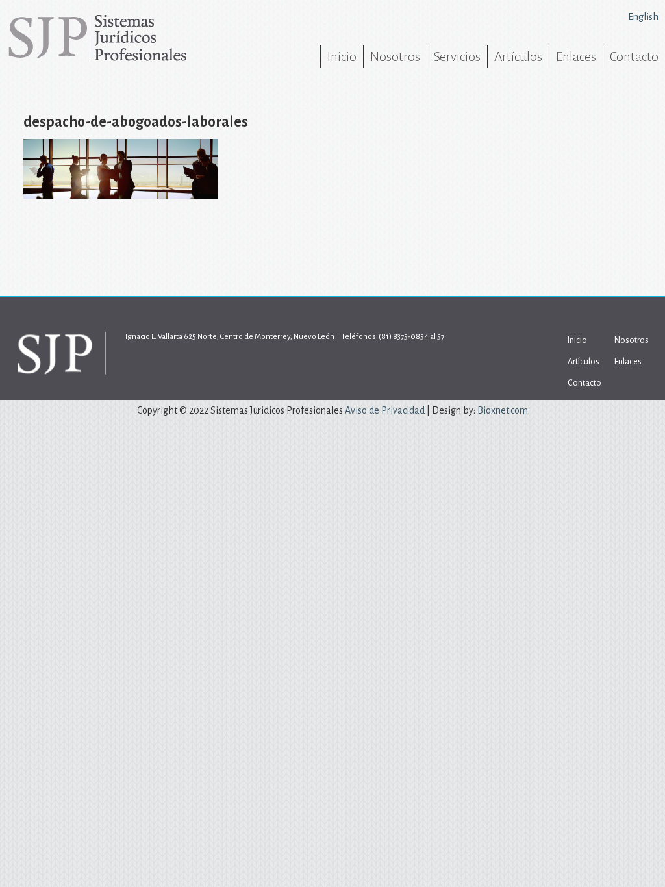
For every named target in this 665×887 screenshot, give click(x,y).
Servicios (457, 56)
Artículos (518, 56)
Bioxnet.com (502, 410)
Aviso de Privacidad (385, 410)
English (643, 17)
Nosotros (395, 56)
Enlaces (576, 56)
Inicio (342, 56)
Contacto (634, 56)
